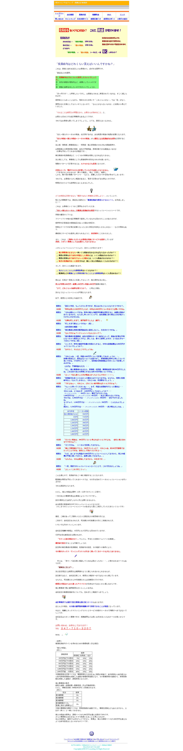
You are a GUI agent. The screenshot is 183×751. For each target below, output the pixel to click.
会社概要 (70, 14)
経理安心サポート (104, 741)
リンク (122, 14)
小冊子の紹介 (122, 19)
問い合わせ (59, 19)
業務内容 (82, 14)
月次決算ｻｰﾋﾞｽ (82, 19)
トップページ (69, 739)
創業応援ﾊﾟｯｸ (96, 19)
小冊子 (113, 741)
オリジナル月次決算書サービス (77, 741)
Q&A (109, 14)
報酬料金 (95, 14)
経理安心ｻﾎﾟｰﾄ (109, 19)
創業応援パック (93, 741)
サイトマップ (70, 19)
